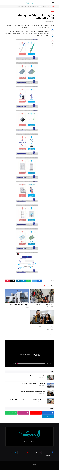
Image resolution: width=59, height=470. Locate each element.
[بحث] (6, 2)
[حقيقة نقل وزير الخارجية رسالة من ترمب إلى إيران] (17, 296)
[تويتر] (52, 32)
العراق (52, 11)
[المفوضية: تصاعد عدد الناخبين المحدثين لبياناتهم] (42, 317)
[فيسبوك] (52, 29)
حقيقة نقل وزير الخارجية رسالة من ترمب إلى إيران (17, 305)
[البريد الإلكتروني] (52, 43)
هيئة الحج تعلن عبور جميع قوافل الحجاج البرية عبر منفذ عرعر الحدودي (27, 399)
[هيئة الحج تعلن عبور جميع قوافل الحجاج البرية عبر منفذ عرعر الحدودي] (50, 401)
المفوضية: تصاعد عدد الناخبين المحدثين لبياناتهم (44, 326)
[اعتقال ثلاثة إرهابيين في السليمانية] (42, 296)
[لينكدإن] (52, 36)
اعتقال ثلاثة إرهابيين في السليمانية (45, 304)
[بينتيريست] (52, 40)
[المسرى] (30, 2)
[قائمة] (53, 2)
